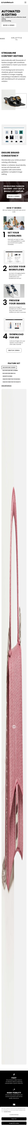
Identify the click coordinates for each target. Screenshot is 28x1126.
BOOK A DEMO (8, 25)
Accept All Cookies (14, 1123)
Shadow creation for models (11, 379)
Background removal (9, 373)
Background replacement (10, 370)
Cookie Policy (7, 1111)
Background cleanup (9, 367)
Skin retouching (7, 376)
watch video (14, 350)
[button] (25, 2)
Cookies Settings (13, 1114)
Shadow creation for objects (12, 382)
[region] (14, 1116)
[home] (7, 2)
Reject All (14, 1119)
